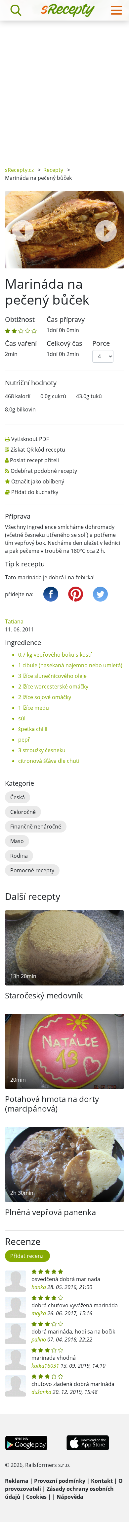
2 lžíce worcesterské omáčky (53, 686)
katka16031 (45, 1365)
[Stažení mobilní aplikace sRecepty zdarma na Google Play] (26, 1442)
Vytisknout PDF (30, 439)
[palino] (15, 1333)
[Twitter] (100, 594)
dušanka (41, 1392)
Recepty (53, 170)
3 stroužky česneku (41, 750)
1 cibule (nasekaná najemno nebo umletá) (70, 665)
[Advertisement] (64, 88)
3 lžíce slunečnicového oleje (52, 676)
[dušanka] (15, 1386)
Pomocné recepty (32, 870)
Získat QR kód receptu (38, 449)
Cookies (36, 1496)
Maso (17, 841)
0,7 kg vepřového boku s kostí (55, 654)
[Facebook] (50, 594)
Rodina (19, 855)
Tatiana (14, 621)
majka (38, 1313)
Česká (17, 797)
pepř (24, 739)
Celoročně (23, 812)
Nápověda (70, 1496)
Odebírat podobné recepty (44, 470)
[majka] (15, 1307)
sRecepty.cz (19, 170)
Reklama (16, 1481)
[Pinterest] (75, 594)
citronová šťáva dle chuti (48, 760)
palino (38, 1339)
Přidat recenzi (27, 1256)
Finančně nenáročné (35, 826)
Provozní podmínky (59, 1481)
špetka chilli (32, 729)
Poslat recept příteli (34, 460)
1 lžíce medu (33, 707)
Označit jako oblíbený (37, 481)
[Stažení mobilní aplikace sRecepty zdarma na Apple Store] (87, 1442)
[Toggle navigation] (116, 10)
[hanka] (15, 1281)
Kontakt (102, 1481)
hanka (38, 1287)
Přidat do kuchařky (34, 492)
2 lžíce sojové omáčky (44, 697)
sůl (21, 718)
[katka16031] (15, 1359)
